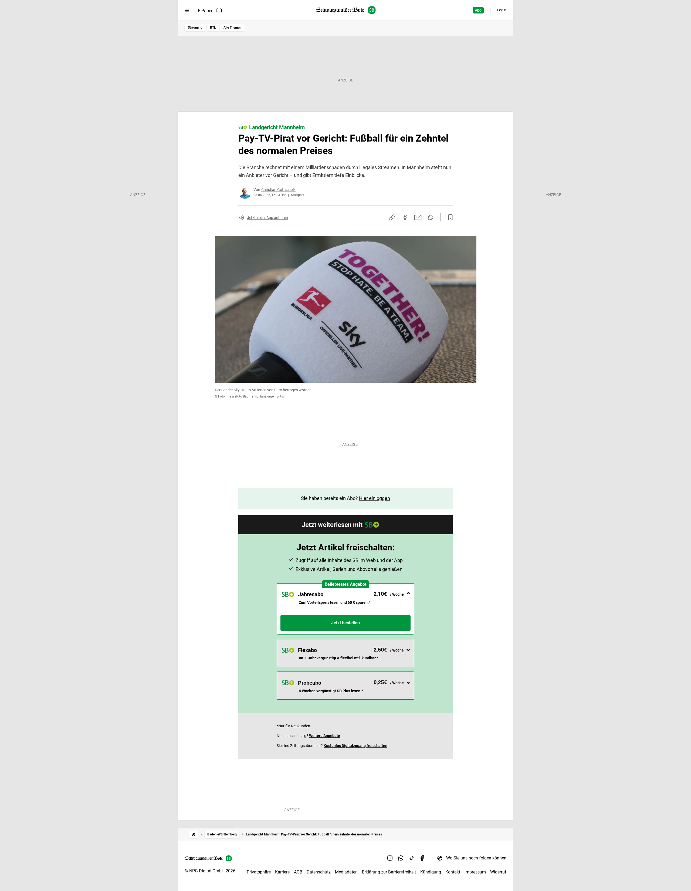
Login (501, 10)
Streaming (195, 27)
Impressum (475, 872)
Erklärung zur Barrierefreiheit (389, 872)
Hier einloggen (374, 498)
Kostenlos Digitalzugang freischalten (355, 745)
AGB (298, 872)
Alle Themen (232, 27)
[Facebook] (422, 858)
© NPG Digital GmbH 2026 (210, 870)
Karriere (282, 872)
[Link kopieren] (392, 217)
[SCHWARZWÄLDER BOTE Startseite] (346, 10)
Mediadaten (346, 872)
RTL (213, 27)
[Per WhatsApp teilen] (430, 217)
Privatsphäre (259, 872)
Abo (478, 10)
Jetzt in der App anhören (267, 217)
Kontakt (452, 872)
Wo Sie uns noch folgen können (476, 858)
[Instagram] (390, 858)
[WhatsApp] (401, 858)
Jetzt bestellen (345, 622)
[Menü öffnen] (187, 10)
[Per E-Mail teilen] (418, 217)
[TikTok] (411, 858)
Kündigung (430, 872)
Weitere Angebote (324, 736)
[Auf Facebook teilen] (405, 217)
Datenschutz (319, 872)
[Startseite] (193, 834)
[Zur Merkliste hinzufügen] (449, 217)
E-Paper (205, 10)
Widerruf (498, 872)
